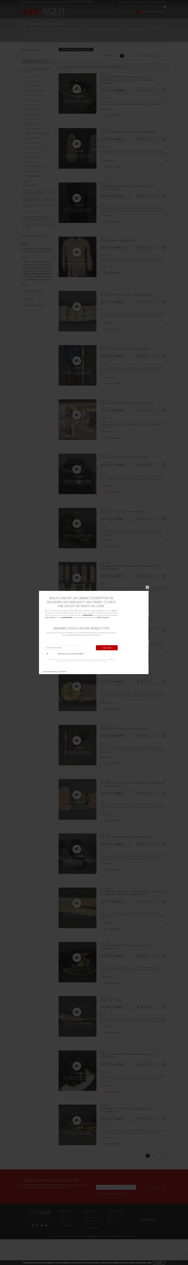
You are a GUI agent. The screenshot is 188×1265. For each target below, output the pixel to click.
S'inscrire (107, 648)
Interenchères (87, 615)
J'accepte (159, 1263)
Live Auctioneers (66, 617)
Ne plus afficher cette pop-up (55, 672)
